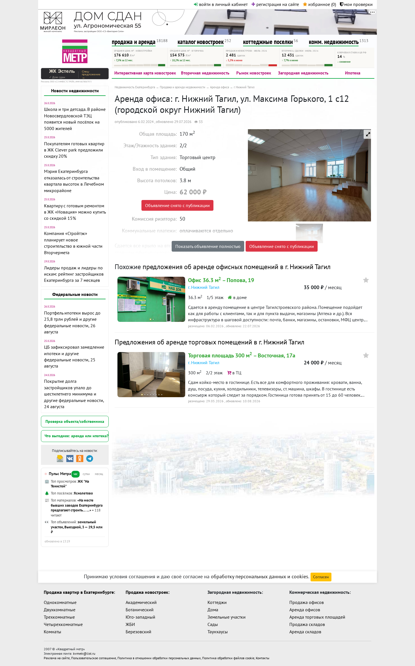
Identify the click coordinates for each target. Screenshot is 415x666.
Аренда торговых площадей (317, 617)
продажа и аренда (134, 42)
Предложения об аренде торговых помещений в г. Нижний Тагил (209, 342)
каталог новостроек (201, 42)
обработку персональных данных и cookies (259, 576)
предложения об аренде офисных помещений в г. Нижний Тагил (237, 266)
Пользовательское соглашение (93, 658)
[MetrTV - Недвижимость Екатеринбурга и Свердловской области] (75, 50)
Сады (212, 624)
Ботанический (140, 609)
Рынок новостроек (253, 73)
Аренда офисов (304, 609)
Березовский (138, 631)
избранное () (321, 4)
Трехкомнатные (59, 617)
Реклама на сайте (57, 658)
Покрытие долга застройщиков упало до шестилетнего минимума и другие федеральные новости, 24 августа (74, 393)
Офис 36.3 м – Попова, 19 (221, 280)
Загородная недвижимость (303, 73)
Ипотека (352, 73)
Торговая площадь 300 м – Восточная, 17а (241, 355)
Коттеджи (217, 602)
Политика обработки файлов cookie (228, 658)
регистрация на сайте (277, 4)
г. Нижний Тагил (203, 287)
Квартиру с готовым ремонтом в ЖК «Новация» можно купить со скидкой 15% (75, 212)
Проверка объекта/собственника (74, 421)
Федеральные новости (75, 294)
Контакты (262, 658)
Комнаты (52, 631)
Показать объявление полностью (208, 246)
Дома (212, 609)
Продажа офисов (306, 602)
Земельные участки (226, 617)
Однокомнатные (60, 602)
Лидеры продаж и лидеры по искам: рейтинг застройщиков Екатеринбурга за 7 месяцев (74, 274)
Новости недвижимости (75, 90)
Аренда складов (305, 631)
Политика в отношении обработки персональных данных (159, 658)
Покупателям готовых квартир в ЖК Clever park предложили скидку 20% (74, 150)
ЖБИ (130, 624)
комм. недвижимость (334, 42)
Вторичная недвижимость (205, 73)
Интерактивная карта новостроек (145, 73)
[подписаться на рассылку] (60, 458)
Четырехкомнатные (63, 624)
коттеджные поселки (268, 42)
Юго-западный (140, 617)
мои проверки (358, 4)
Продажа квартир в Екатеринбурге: (79, 592)
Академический (141, 602)
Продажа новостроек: (147, 592)
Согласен (321, 576)
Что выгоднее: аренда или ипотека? (76, 435)
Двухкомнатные (59, 609)
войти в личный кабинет (223, 4)
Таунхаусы (217, 631)
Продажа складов (307, 624)
